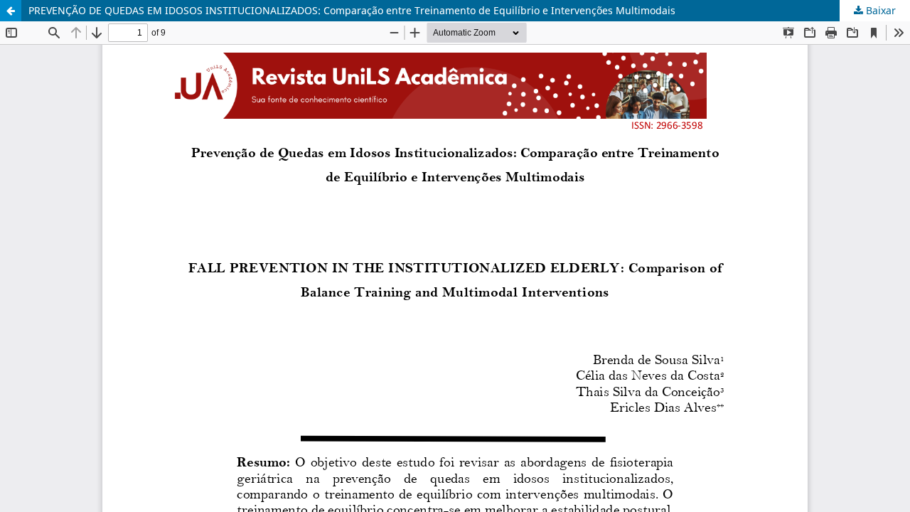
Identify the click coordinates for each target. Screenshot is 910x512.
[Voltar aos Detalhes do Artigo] (10, 10)
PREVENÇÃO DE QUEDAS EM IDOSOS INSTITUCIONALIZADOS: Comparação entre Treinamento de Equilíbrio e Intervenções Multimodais (351, 10)
